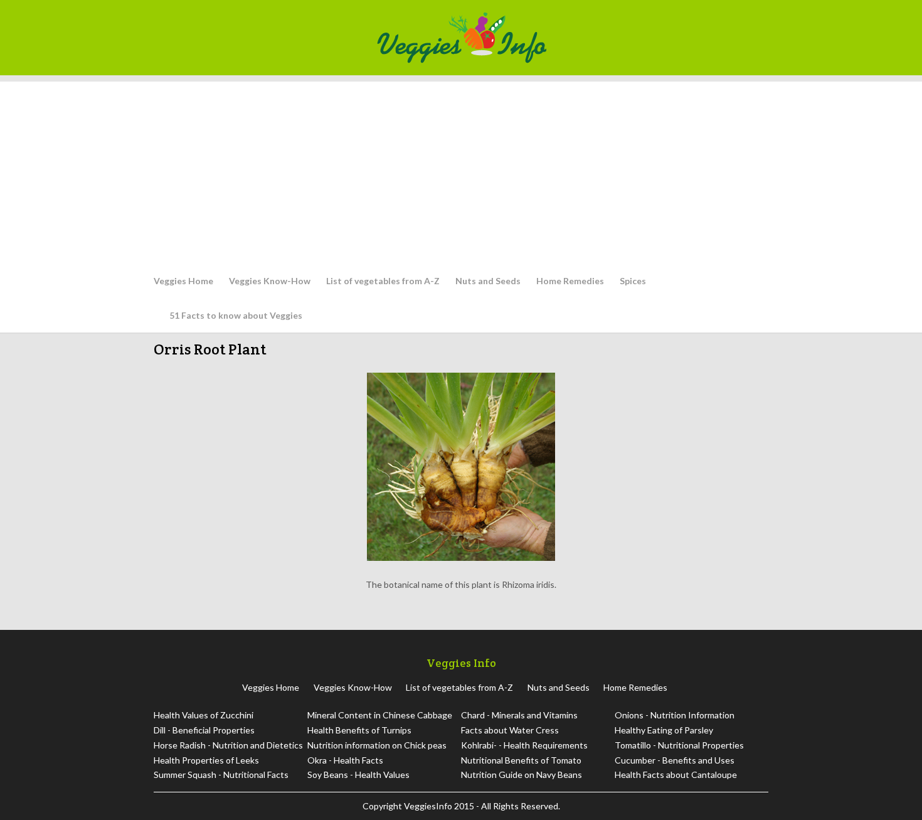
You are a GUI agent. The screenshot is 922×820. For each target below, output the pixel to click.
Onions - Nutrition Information (674, 715)
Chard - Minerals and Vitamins (519, 715)
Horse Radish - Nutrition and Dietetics (228, 745)
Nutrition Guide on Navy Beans (521, 774)
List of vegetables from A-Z (383, 280)
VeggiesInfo (429, 806)
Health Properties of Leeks (206, 760)
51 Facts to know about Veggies (235, 315)
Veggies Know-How (269, 280)
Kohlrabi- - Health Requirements (524, 745)
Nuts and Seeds (488, 280)
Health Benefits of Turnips (359, 730)
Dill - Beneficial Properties (204, 730)
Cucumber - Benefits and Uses (674, 760)
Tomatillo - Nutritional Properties (679, 745)
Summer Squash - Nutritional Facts (221, 774)
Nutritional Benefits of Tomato (521, 760)
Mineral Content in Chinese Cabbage (379, 715)
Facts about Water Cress (510, 730)
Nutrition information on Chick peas (377, 745)
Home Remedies (570, 280)
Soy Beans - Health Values (358, 774)
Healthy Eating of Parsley (664, 730)
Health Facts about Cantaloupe (676, 774)
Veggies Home (183, 280)
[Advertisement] (461, 169)
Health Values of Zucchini (203, 715)
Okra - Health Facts (345, 760)
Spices (633, 280)
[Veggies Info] (568, 37)
